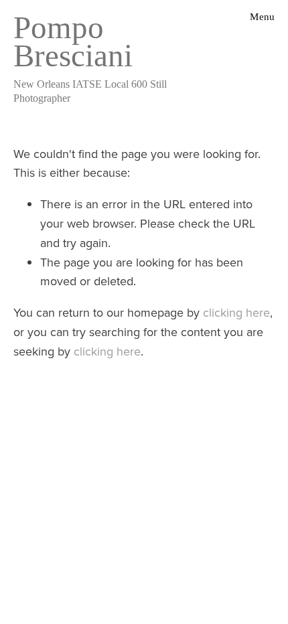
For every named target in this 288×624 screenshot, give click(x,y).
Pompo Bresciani (73, 41)
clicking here (236, 312)
